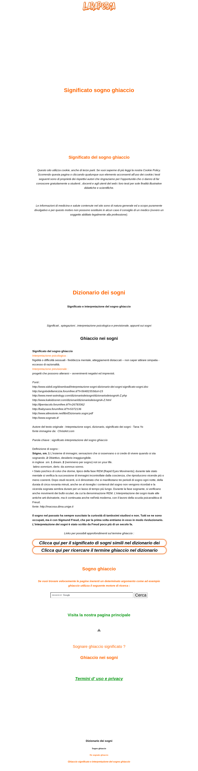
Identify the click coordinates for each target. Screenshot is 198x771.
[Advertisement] (99, 42)
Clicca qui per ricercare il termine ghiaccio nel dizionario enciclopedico (99, 551)
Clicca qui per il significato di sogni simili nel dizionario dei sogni (99, 543)
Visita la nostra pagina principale (99, 615)
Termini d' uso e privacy (99, 678)
